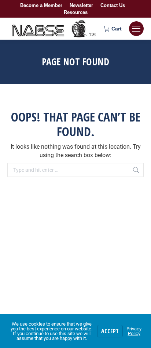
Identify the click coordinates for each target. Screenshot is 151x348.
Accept (110, 331)
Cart (116, 29)
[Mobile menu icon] (136, 28)
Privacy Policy (133, 331)
